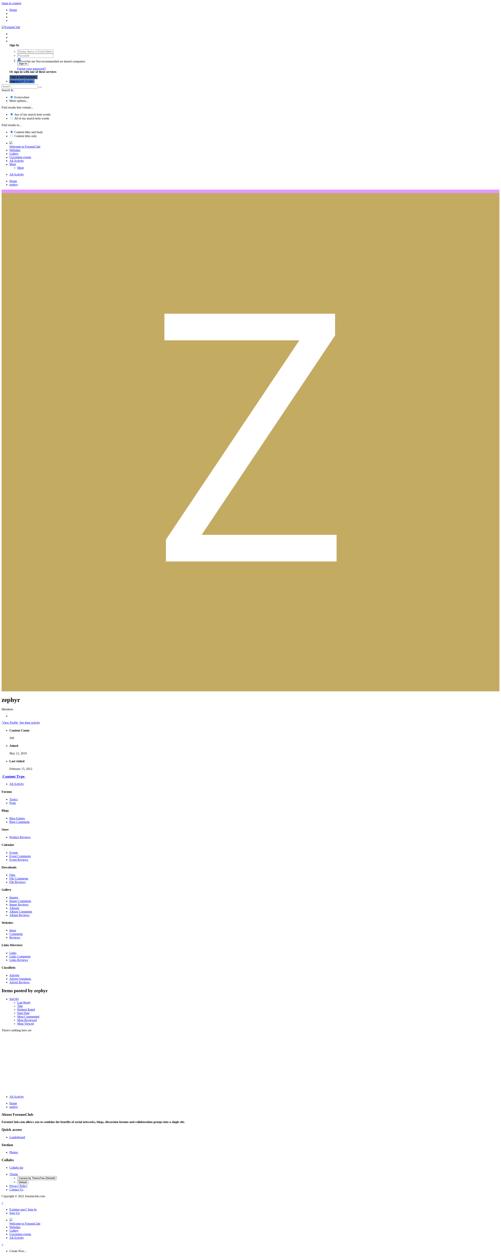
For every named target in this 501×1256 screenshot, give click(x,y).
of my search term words (32, 114)
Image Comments (20, 901)
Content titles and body (28, 132)
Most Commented (28, 1016)
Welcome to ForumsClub (24, 146)
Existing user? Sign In (23, 41)
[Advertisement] (250, 1064)
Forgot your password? (31, 68)
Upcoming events (20, 157)
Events (13, 852)
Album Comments (20, 911)
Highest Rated (26, 1009)
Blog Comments (19, 822)
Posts (12, 803)
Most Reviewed (27, 1020)
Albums (14, 908)
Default (23, 1182)
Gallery (14, 153)
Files (12, 875)
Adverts (14, 975)
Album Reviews (19, 915)
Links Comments (20, 956)
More (12, 164)
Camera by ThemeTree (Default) (37, 1178)
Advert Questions (20, 978)
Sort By (14, 999)
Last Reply (24, 1002)
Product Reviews (20, 837)
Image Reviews (19, 904)
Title (20, 1006)
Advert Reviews (19, 982)
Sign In (23, 63)
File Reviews (17, 882)
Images (13, 897)
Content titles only (25, 136)
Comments (16, 934)
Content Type (13, 776)
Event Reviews (18, 859)
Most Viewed (25, 1023)
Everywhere (21, 97)
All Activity (16, 160)
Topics (13, 799)
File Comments (18, 878)
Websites (14, 150)
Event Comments (20, 856)
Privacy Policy (18, 1186)
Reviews (14, 937)
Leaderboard (17, 1137)
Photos (13, 1152)
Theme (13, 1174)
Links (12, 953)
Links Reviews (18, 960)
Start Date (23, 1013)
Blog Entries (17, 818)
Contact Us (16, 1189)
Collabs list (16, 1167)
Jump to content (11, 3)
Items (12, 930)
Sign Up (14, 81)
